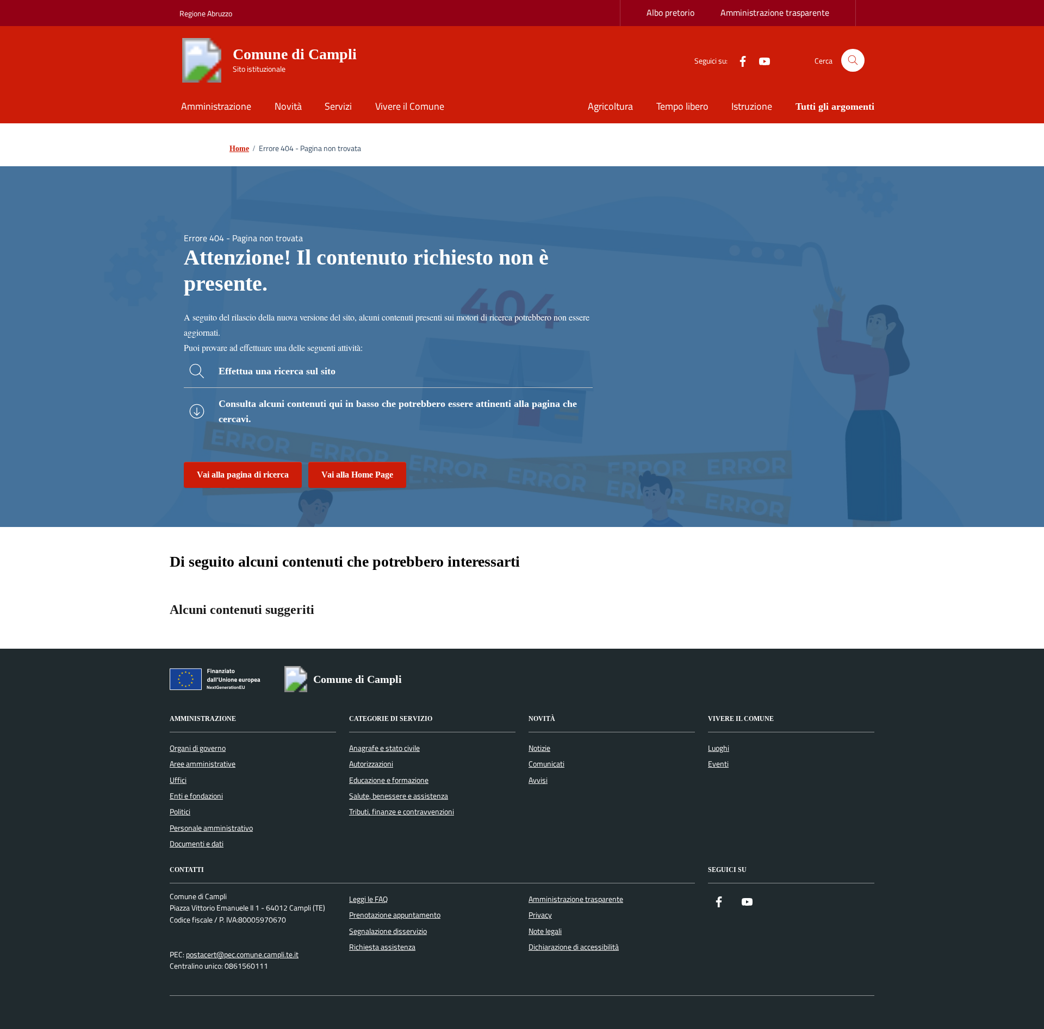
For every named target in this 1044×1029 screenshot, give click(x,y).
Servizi (338, 106)
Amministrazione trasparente (774, 12)
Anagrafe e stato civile (384, 748)
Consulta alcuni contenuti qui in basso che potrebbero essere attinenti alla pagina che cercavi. (398, 411)
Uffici (178, 780)
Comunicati (546, 764)
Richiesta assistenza (382, 947)
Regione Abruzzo (205, 13)
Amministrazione (216, 106)
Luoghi (718, 748)
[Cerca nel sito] (853, 60)
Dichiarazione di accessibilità (574, 947)
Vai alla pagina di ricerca (243, 474)
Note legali (545, 931)
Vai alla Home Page (357, 474)
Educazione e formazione (388, 780)
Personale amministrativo (211, 828)
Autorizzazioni (371, 764)
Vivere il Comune (409, 106)
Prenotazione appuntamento (394, 915)
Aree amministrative (202, 764)
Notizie (539, 748)
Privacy (540, 915)
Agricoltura (610, 106)
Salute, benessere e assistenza (398, 796)
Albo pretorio (670, 12)
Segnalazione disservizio (388, 931)
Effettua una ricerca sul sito (277, 371)
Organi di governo (198, 748)
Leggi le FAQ (368, 899)
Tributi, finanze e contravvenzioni (401, 812)
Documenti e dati (196, 844)
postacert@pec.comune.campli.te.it (242, 955)
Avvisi (538, 780)
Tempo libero (682, 106)
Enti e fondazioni (196, 796)
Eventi (718, 764)
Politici (180, 812)
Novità (288, 106)
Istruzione (751, 106)
